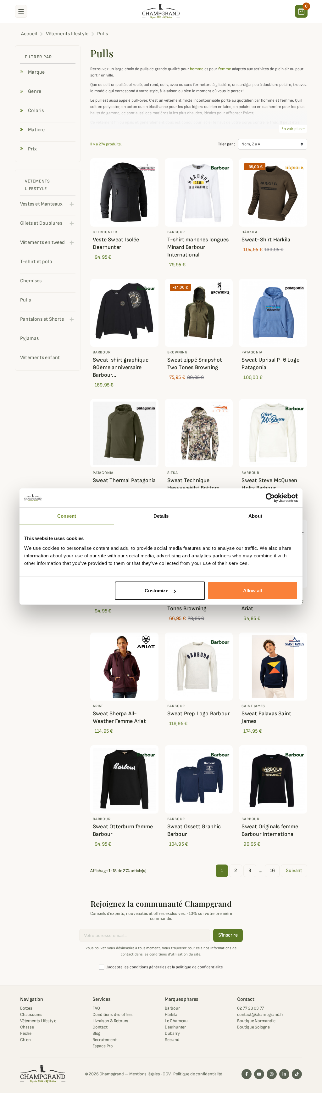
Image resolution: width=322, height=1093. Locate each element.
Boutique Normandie (256, 1020)
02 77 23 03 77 (250, 1008)
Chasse (27, 1027)
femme (224, 68)
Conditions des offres (112, 1014)
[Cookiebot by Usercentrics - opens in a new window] (270, 497)
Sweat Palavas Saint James (266, 717)
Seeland (172, 1039)
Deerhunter (175, 1027)
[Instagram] (272, 1074)
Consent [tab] (66, 515)
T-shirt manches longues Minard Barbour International (198, 247)
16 (272, 871)
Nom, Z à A (251, 144)
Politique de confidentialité (197, 1074)
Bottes (26, 1008)
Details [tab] (161, 515)
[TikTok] (297, 1074)
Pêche (25, 1033)
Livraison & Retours (110, 1020)
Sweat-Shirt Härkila (266, 239)
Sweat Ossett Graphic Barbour (194, 830)
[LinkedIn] (284, 1074)
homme (196, 68)
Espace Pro (102, 1046)
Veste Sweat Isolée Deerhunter (116, 243)
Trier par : (226, 144)
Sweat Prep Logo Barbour (198, 713)
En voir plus (293, 128)
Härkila (171, 1014)
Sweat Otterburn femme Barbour (123, 830)
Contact (100, 1027)
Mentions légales (144, 1074)
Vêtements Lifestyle (38, 1020)
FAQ (96, 1008)
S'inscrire (228, 935)
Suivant (294, 871)
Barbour (172, 1008)
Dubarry (172, 1033)
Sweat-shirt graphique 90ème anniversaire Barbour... (120, 367)
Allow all (252, 590)
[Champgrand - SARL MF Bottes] (161, 11)
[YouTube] (259, 1074)
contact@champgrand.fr (260, 1014)
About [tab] (255, 515)
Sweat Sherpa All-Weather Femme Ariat (119, 717)
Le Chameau (176, 1020)
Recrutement (104, 1039)
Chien (25, 1039)
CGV (166, 1074)
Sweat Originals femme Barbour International (270, 830)
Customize (156, 590)
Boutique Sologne (253, 1027)
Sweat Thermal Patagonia (124, 480)
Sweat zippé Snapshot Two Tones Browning (194, 364)
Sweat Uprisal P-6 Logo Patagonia (270, 364)
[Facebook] (247, 1074)
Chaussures (31, 1014)
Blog (96, 1033)
